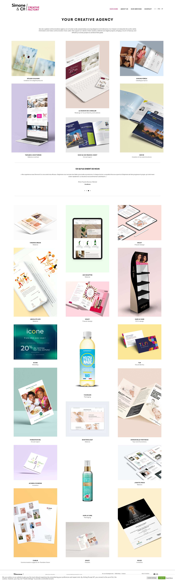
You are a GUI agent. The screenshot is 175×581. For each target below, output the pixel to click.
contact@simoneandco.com (74, 574)
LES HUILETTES (87, 275)
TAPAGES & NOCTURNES (33, 155)
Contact (148, 9)
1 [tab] (84, 190)
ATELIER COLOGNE (33, 78)
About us (124, 9)
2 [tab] (86, 190)
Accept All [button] (161, 578)
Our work (114, 9)
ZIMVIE (141, 155)
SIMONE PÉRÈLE (141, 78)
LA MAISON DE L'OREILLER (87, 110)
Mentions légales (50, 574)
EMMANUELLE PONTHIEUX (139, 439)
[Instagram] (157, 574)
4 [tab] (90, 190)
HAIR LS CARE (139, 319)
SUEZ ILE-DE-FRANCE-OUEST (87, 155)
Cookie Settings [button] (152, 578)
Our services (136, 9)
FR (159, 9)
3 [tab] (88, 190)
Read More (169, 578)
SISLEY (87, 319)
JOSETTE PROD (139, 482)
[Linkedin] (154, 574)
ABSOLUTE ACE (35, 319)
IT (162, 9)
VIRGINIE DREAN (35, 242)
